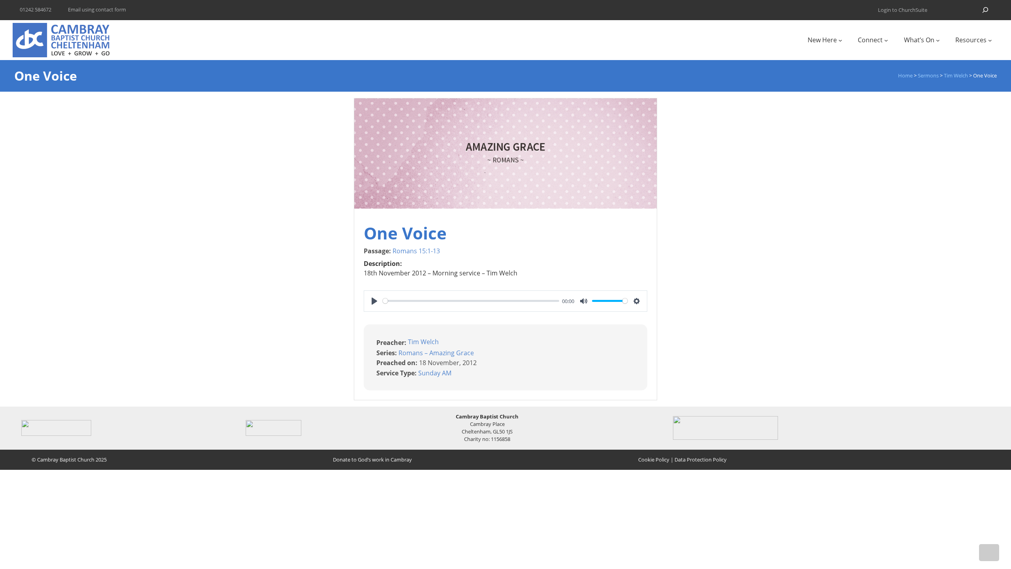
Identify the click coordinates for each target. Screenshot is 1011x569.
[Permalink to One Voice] (505, 206)
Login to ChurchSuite (902, 9)
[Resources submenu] (990, 40)
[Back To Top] (989, 552)
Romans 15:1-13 (416, 251)
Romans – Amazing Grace (436, 352)
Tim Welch (423, 341)
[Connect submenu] (886, 40)
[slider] (471, 301)
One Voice (405, 233)
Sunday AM (434, 373)
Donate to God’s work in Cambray (372, 459)
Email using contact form (97, 9)
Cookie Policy (653, 459)
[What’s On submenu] (938, 40)
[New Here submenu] (840, 40)
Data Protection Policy (701, 459)
